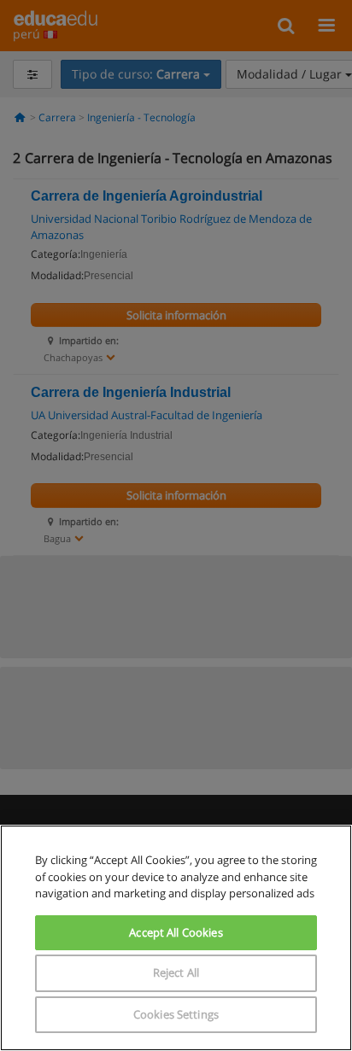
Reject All (176, 972)
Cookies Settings (176, 1014)
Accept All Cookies (175, 932)
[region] (176, 938)
